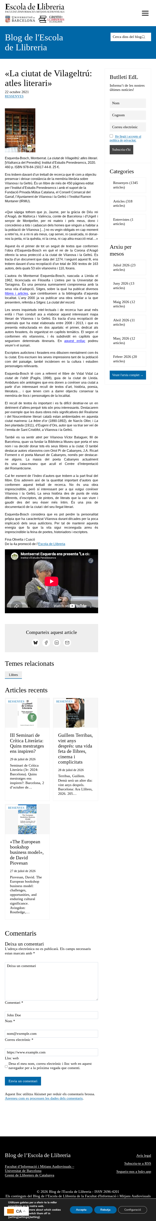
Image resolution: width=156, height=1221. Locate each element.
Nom (10, 1021)
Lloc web (12, 1058)
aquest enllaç (74, 341)
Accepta (81, 1210)
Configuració (132, 1210)
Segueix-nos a (127, 1171)
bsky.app (144, 1171)
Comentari (14, 1002)
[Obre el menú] (145, 13)
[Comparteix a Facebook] (46, 643)
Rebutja (105, 1210)
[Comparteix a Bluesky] (35, 643)
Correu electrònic (19, 1040)
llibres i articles (16, 293)
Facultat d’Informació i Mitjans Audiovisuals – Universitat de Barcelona (39, 1168)
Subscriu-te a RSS (137, 1163)
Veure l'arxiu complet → (127, 375)
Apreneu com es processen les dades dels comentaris (44, 1098)
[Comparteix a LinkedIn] (57, 643)
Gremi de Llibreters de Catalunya (29, 1175)
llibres (13, 675)
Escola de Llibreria (51, 544)
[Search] (143, 36)
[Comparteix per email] (67, 643)
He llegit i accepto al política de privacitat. (125, 138)
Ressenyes (14, 96)
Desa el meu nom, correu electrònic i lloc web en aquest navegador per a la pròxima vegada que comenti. (50, 1066)
